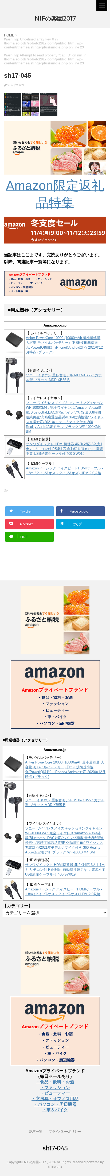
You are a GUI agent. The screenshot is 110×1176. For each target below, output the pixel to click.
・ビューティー (55, 1093)
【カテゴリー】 (18, 905)
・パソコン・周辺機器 (55, 1104)
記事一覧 (35, 1131)
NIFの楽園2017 (55, 18)
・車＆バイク (55, 1110)
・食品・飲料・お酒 (55, 1082)
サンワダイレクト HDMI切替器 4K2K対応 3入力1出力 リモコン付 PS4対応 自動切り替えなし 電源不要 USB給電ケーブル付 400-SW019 (64, 449)
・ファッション (55, 1087)
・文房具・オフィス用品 (55, 1098)
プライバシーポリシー (65, 1131)
